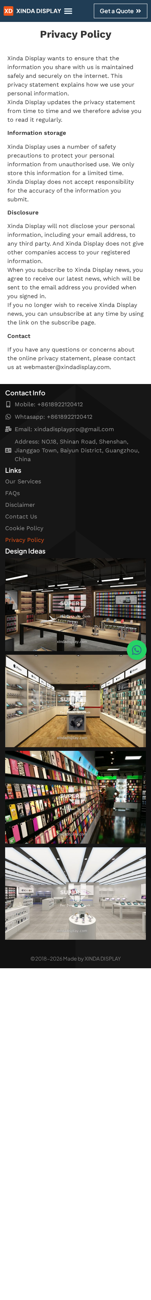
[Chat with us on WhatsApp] (137, 650)
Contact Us (21, 516)
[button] (68, 11)
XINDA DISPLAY (103, 958)
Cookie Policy (24, 528)
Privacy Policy (24, 539)
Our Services (23, 481)
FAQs (12, 493)
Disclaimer (20, 504)
